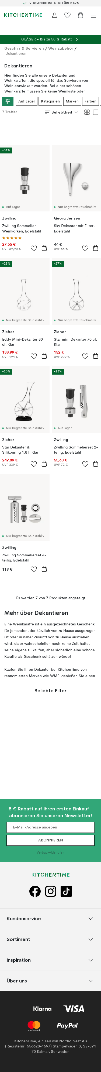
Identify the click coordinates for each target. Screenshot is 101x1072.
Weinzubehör (60, 48)
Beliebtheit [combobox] (61, 112)
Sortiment (18, 939)
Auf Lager (26, 101)
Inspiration (19, 960)
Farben (90, 101)
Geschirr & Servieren (24, 48)
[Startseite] (23, 15)
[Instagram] (50, 891)
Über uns (17, 981)
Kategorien (50, 101)
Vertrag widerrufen (50, 852)
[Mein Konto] (54, 15)
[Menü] (93, 15)
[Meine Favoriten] (67, 15)
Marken (72, 101)
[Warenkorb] (80, 15)
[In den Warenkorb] (44, 248)
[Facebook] (35, 891)
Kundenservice (24, 918)
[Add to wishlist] (34, 248)
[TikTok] (66, 891)
